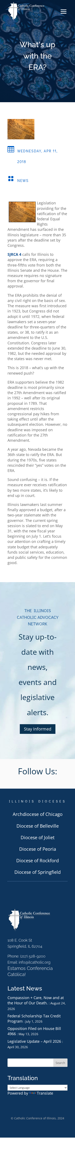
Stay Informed (37, 729)
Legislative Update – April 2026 (34, 1041)
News (23, 180)
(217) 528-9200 (32, 956)
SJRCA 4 (14, 254)
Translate (45, 1093)
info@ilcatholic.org (34, 962)
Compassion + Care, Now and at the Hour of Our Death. (36, 1000)
